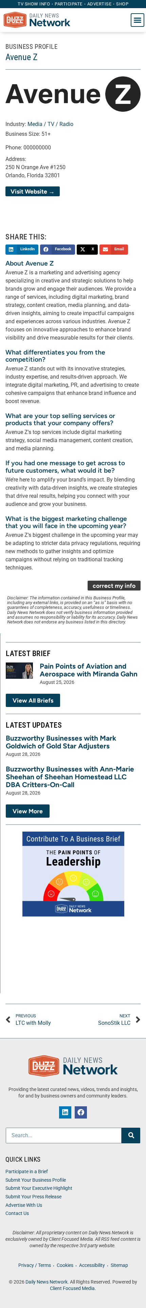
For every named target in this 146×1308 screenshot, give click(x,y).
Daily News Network (46, 1282)
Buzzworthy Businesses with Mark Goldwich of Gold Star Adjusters (61, 742)
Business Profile (31, 47)
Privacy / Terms (34, 1265)
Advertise (99, 3)
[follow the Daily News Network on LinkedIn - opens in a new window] (65, 1112)
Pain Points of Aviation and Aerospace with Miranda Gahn (89, 670)
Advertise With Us (23, 1205)
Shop (122, 3)
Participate (69, 3)
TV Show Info (34, 3)
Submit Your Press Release (33, 1197)
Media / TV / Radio (50, 124)
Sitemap (119, 1265)
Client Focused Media (72, 1288)
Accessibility (92, 1265)
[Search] (131, 1135)
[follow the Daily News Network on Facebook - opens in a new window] (81, 1112)
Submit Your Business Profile (35, 1180)
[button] (137, 20)
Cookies (65, 1265)
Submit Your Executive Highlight (38, 1188)
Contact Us (17, 1213)
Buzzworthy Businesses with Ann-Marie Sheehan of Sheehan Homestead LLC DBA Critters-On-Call (70, 777)
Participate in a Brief (26, 1172)
